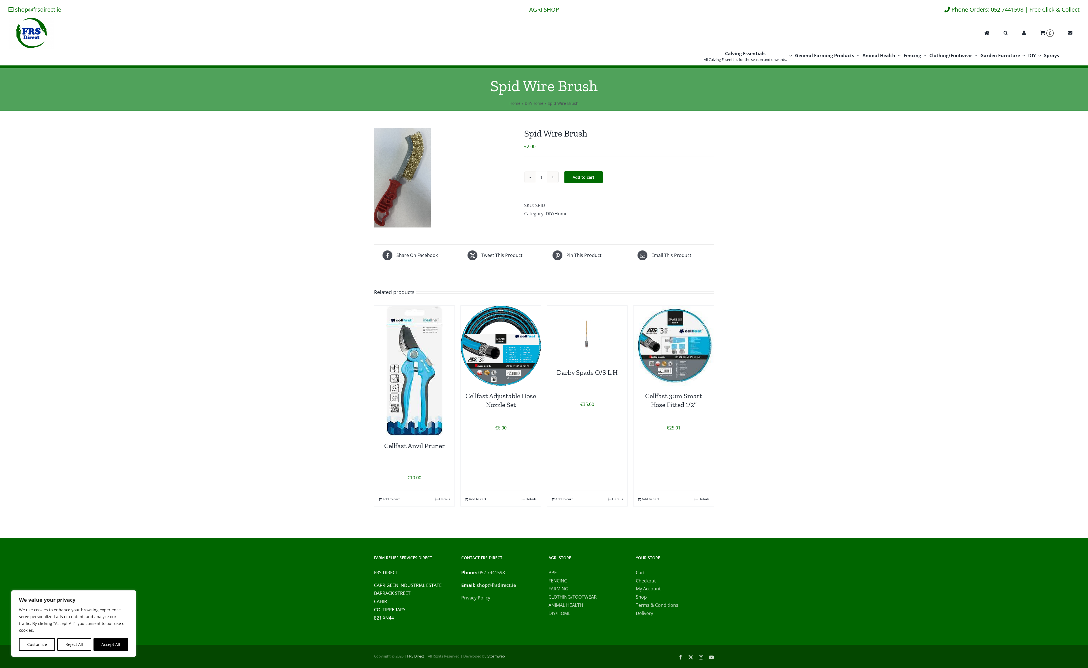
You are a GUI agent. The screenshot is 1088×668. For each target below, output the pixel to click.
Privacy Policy (475, 598)
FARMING (558, 589)
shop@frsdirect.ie (38, 9)
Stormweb (496, 656)
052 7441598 (491, 572)
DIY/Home (557, 213)
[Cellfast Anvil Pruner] (414, 371)
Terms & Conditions (657, 605)
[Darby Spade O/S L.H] (587, 334)
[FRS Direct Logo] (31, 19)
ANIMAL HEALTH (566, 605)
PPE (553, 572)
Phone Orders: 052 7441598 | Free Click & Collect (1015, 9)
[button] (1005, 33)
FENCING (558, 581)
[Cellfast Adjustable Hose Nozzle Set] (501, 346)
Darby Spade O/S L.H (587, 372)
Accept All (110, 644)
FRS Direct (415, 656)
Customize (37, 644)
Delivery (644, 613)
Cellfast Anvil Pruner (414, 446)
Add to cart (583, 177)
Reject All (74, 644)
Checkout (646, 581)
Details (444, 499)
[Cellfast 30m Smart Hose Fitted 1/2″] (674, 346)
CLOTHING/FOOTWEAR (573, 597)
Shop (641, 597)
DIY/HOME (560, 613)
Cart (640, 572)
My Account (648, 589)
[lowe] (445, 177)
